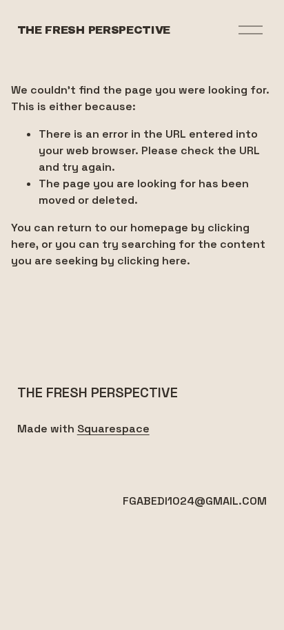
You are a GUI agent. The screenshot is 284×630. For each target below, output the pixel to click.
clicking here (152, 260)
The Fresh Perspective (93, 30)
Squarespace (113, 428)
